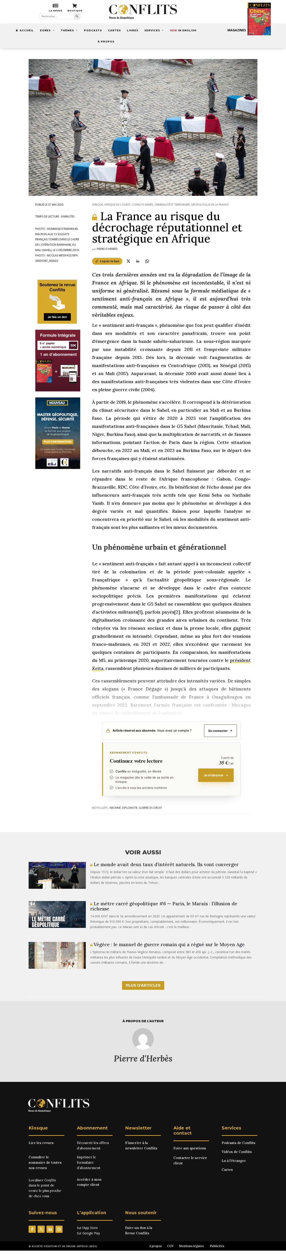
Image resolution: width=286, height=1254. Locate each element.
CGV (170, 1246)
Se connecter (218, 731)
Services (152, 30)
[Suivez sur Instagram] (59, 1229)
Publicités (217, 1246)
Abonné (115, 808)
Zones (45, 30)
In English (183, 30)
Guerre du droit (150, 808)
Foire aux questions (189, 1148)
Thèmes (67, 30)
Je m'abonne (213, 775)
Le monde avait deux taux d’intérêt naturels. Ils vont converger (165, 864)
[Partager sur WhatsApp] (147, 261)
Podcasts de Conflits (238, 1143)
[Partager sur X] (128, 261)
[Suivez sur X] (41, 1229)
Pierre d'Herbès (107, 249)
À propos (106, 41)
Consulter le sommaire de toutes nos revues (45, 1162)
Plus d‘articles (143, 985)
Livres (132, 30)
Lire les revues (41, 1143)
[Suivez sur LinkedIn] (50, 1229)
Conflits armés (142, 205)
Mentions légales (191, 1246)
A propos (155, 1246)
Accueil (27, 30)
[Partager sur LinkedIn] (137, 261)
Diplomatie (129, 808)
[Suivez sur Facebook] (32, 1229)
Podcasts (93, 30)
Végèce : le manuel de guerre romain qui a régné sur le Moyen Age (168, 945)
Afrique (97, 205)
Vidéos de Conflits (237, 1152)
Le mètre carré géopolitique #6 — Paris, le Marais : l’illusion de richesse (163, 906)
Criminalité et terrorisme (172, 205)
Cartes (114, 30)
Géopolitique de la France (210, 205)
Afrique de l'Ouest (117, 205)
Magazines (236, 30)
